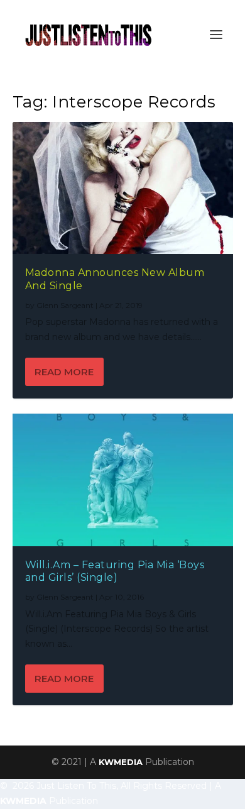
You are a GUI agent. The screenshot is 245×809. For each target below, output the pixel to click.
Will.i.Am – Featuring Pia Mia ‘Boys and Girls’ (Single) (115, 571)
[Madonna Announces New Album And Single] (123, 188)
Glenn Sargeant (65, 305)
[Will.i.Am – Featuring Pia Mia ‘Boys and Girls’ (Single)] (123, 480)
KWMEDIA (121, 762)
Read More (64, 372)
